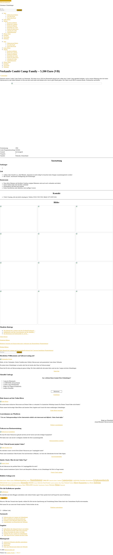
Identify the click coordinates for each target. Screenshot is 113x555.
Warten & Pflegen (12, 26)
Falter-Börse (7, 19)
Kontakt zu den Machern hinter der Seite (15, 520)
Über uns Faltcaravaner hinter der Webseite (16, 547)
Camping (59, 480)
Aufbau (28, 480)
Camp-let (45, 480)
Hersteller (24, 482)
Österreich (62, 485)
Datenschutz (7, 543)
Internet (35, 482)
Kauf (44, 482)
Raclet (88, 482)
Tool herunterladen (56, 456)
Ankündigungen (11, 32)
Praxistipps (83, 483)
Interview (40, 482)
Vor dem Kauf (11, 16)
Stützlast (20, 485)
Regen (91, 482)
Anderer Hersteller (8, 388)
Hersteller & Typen (12, 27)
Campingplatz (67, 480)
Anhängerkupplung (20, 480)
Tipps (23, 485)
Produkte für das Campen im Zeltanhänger (15, 533)
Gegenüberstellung (15, 482)
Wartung (52, 485)
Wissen (6, 21)
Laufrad (52, 482)
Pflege (76, 483)
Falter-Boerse (4, 336)
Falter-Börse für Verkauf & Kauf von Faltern (16, 529)
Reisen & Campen (12, 24)
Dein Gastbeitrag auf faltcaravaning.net (14, 519)
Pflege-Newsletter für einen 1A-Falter (14, 532)
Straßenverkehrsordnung (8, 485)
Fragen (9, 482)
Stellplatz (97, 482)
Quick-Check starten (56, 472)
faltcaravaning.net (5, 2)
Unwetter (35, 485)
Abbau (8, 480)
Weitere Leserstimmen (56, 425)
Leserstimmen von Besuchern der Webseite (16, 522)
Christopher (4, 75)
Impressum (7, 545)
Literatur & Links (12, 30)
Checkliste (82, 480)
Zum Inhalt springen (5, 0)
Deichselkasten (89, 480)
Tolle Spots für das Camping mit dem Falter (16, 535)
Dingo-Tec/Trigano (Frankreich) (12, 386)
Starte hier (56, 371)
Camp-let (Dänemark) (9, 381)
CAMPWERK (76, 480)
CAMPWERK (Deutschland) (11, 383)
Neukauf (66, 482)
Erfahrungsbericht (101, 480)
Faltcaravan (3, 483)
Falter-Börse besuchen (56, 410)
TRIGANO (29, 485)
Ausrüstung (36, 479)
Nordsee (71, 482)
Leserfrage (56, 482)
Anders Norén (11, 553)
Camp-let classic (53, 480)
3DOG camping (3, 480)
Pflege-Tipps (7, 34)
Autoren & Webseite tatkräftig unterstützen (15, 542)
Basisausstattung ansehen (57, 440)
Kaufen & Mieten (12, 22)
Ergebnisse (56, 394)
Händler (31, 483)
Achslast (12, 480)
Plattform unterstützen (56, 507)
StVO (17, 485)
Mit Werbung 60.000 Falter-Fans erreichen (15, 530)
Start (5, 13)
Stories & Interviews (12, 29)
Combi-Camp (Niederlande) (11, 384)
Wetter (57, 485)
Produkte (6, 35)
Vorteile (47, 485)
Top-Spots (6, 37)
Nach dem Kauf (11, 18)
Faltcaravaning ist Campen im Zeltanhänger (16, 517)
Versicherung (41, 485)
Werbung (6, 38)
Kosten (48, 482)
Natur (62, 482)
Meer (60, 482)
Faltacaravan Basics (12, 15)
